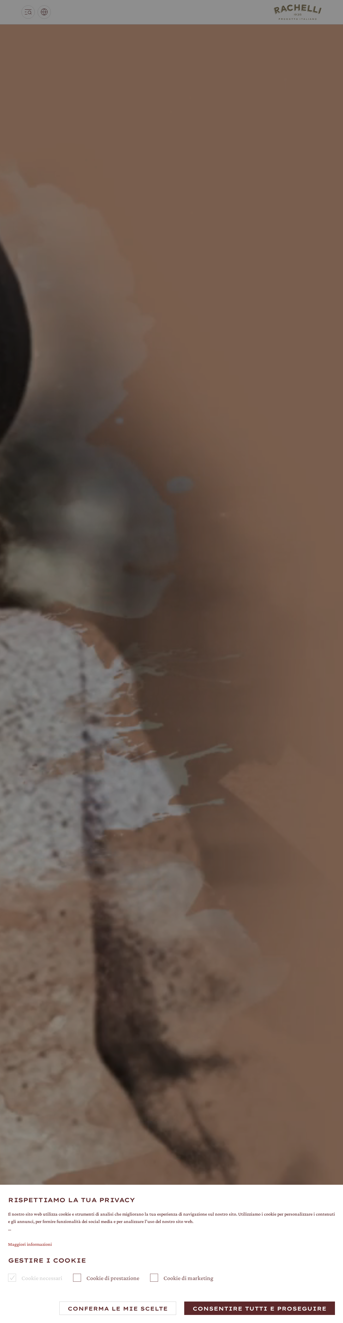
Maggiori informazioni (30, 1244)
